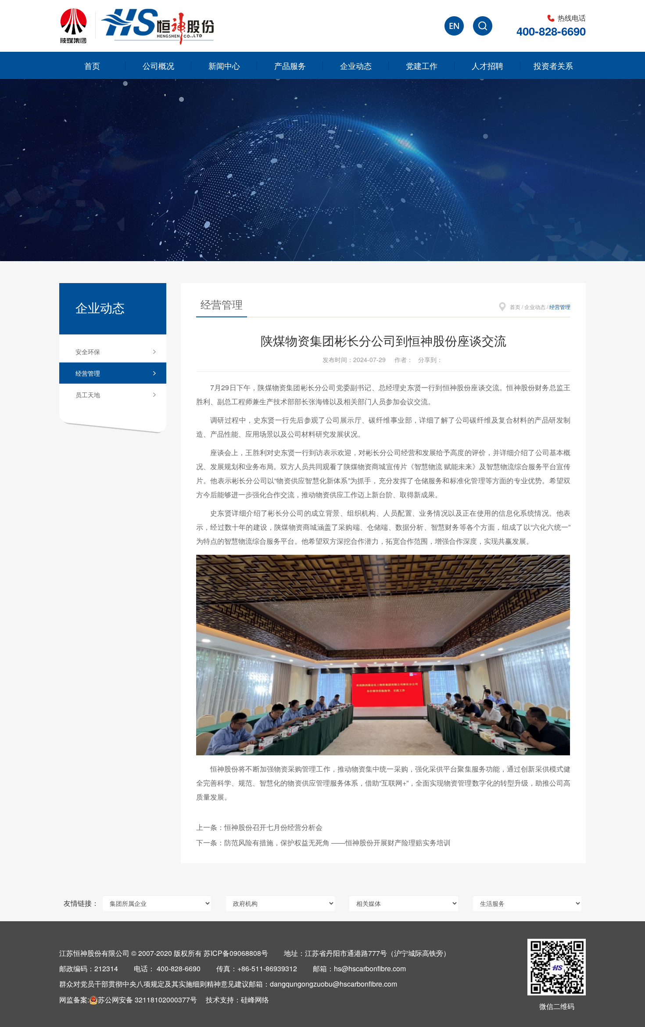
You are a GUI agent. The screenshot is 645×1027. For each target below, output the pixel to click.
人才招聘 (487, 65)
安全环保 (87, 351)
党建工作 (421, 65)
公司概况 (158, 65)
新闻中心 (224, 65)
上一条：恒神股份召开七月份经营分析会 (259, 827)
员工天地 (87, 394)
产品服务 (290, 65)
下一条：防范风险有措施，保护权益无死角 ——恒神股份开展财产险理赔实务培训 (323, 842)
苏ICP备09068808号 (236, 953)
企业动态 (356, 65)
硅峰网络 (255, 1000)
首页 (92, 65)
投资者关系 (553, 65)
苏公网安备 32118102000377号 (147, 1000)
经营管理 (87, 373)
